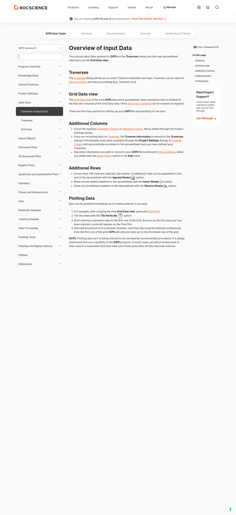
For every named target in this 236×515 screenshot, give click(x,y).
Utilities (22, 255)
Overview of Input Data (34, 111)
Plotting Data (201, 81)
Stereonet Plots (27, 147)
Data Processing (28, 228)
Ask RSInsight (204, 118)
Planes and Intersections (33, 192)
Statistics (24, 183)
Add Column (104, 155)
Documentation (116, 33)
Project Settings (28, 93)
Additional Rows (203, 76)
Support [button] (113, 7)
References (25, 264)
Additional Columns (205, 71)
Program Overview (29, 66)
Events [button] (132, 7)
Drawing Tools (26, 237)
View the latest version (147, 18)
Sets (21, 201)
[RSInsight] (169, 7)
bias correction (78, 82)
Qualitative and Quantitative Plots (38, 174)
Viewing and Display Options (35, 246)
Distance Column (132, 128)
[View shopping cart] (207, 7)
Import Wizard (26, 138)
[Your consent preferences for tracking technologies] (230, 509)
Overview (86, 33)
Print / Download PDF (208, 47)
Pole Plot (154, 211)
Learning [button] (93, 7)
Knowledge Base (28, 75)
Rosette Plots (26, 165)
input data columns (139, 103)
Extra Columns (166, 152)
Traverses (26, 120)
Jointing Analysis (28, 219)
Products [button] (73, 7)
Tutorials (145, 33)
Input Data (24, 102)
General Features (28, 84)
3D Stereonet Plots (29, 156)
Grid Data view (82, 99)
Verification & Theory (177, 33)
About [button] (149, 7)
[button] (199, 7)
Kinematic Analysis (29, 210)
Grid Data (26, 129)
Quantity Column (108, 128)
